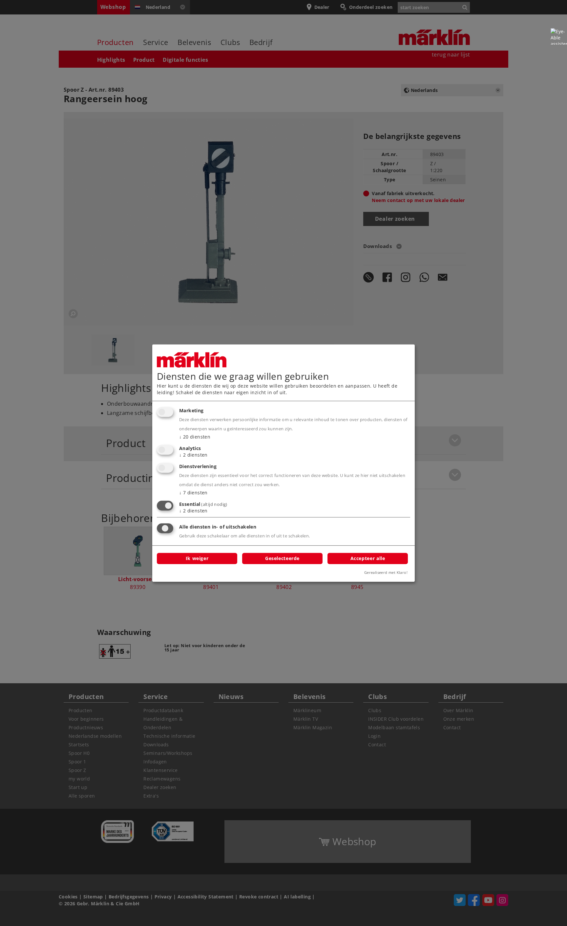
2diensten (193, 455)
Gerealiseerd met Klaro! (386, 572)
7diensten (193, 492)
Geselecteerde (282, 558)
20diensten (194, 437)
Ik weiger (197, 558)
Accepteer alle (367, 558)
